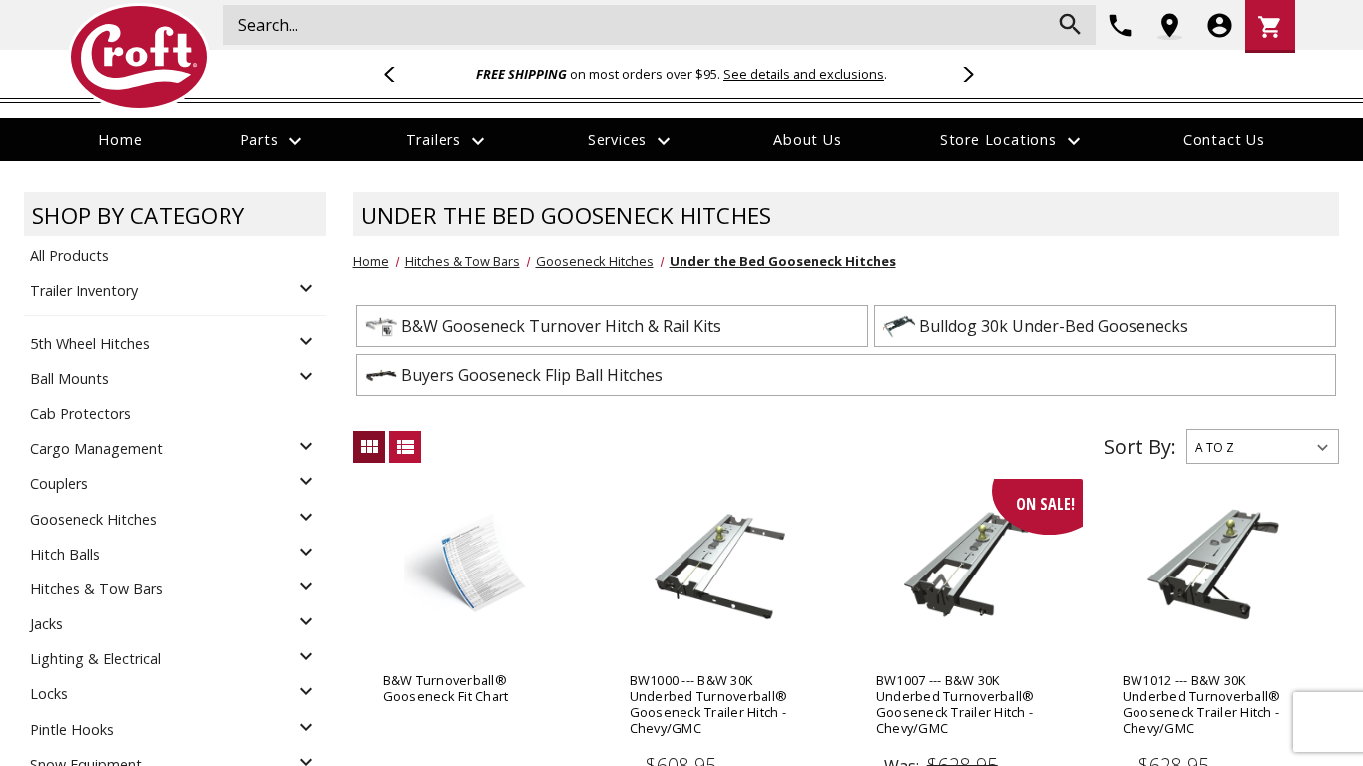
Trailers (448, 141)
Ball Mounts (69, 378)
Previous (398, 74)
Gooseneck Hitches (93, 519)
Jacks (46, 623)
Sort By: (1140, 446)
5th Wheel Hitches (90, 343)
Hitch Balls (65, 554)
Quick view (474, 586)
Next (965, 74)
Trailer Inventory (84, 290)
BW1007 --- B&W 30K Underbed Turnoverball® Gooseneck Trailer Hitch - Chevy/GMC (955, 704)
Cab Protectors (80, 413)
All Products (69, 255)
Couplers (59, 483)
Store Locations (1013, 141)
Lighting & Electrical (95, 658)
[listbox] (1262, 446)
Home (120, 139)
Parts (274, 141)
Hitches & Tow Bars (96, 588)
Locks (49, 693)
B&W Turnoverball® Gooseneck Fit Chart (446, 688)
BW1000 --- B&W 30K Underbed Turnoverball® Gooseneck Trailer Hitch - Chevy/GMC (709, 704)
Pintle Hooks (72, 729)
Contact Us (1224, 139)
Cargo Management (96, 448)
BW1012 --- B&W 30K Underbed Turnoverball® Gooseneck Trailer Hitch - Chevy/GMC (1202, 704)
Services (632, 141)
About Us (807, 139)
